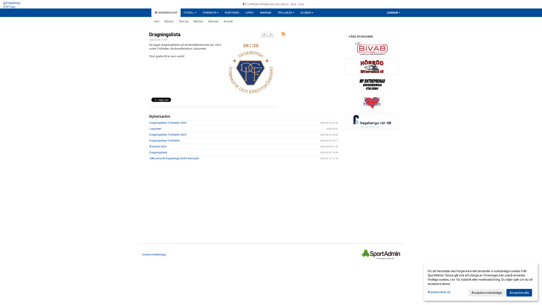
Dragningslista (164, 34)
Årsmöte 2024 (157, 146)
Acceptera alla (519, 292)
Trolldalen (285, 12)
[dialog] (480, 282)
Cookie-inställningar (154, 254)
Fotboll (189, 12)
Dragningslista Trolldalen (164, 140)
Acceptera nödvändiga (486, 292)
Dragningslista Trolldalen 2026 (167, 122)
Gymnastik (209, 12)
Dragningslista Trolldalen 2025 (167, 134)
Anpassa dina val (439, 292)
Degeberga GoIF (167, 12)
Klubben (306, 12)
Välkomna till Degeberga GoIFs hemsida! (174, 158)
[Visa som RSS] (283, 34)
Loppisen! (155, 128)
